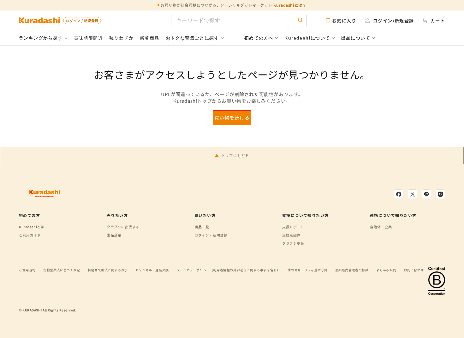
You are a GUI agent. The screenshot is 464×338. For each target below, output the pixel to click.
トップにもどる (235, 155)
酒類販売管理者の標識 (352, 269)
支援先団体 (291, 234)
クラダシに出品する (123, 226)
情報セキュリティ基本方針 (307, 269)
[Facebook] (398, 194)
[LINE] (426, 194)
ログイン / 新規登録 (82, 20)
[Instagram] (440, 194)
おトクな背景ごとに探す (192, 37)
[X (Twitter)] (412, 194)
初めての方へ (258, 37)
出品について (355, 37)
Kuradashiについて (307, 37)
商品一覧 (201, 226)
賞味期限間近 (88, 38)
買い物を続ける (232, 117)
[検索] (300, 20)
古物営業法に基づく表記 (61, 269)
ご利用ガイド (30, 234)
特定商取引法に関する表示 (108, 269)
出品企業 (114, 234)
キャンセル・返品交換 (152, 269)
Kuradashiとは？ (289, 5)
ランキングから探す (41, 37)
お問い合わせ (414, 269)
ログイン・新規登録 (210, 234)
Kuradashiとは (32, 226)
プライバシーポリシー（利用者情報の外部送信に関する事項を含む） (228, 269)
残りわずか (121, 38)
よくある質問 (386, 269)
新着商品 (149, 38)
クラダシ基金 (293, 243)
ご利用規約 (27, 269)
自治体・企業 (381, 226)
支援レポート (293, 226)
